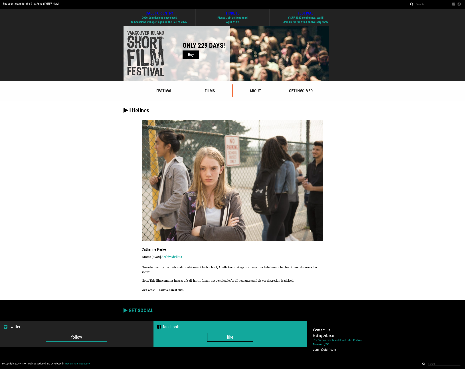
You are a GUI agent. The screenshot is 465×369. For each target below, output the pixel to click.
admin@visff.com (324, 349)
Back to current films (171, 290)
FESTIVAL (306, 13)
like (230, 337)
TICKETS (232, 13)
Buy (191, 54)
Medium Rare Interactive (77, 363)
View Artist (148, 290)
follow (76, 337)
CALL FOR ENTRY (159, 13)
